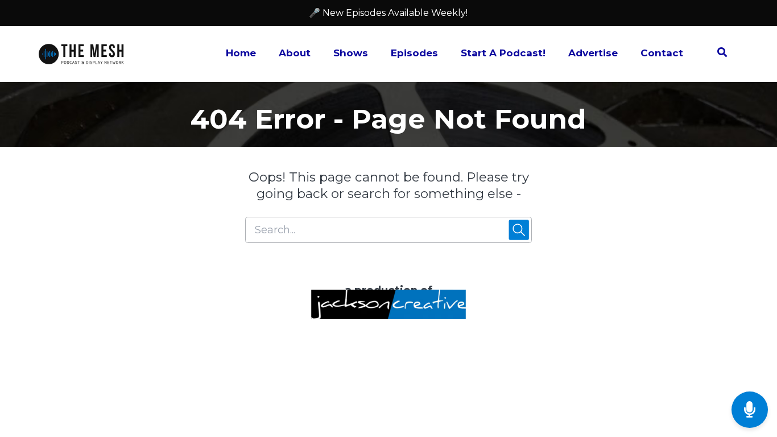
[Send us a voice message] (749, 410)
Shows (350, 53)
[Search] (716, 54)
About (295, 53)
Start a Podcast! (503, 53)
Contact (661, 53)
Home (241, 53)
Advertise (593, 53)
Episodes (414, 53)
